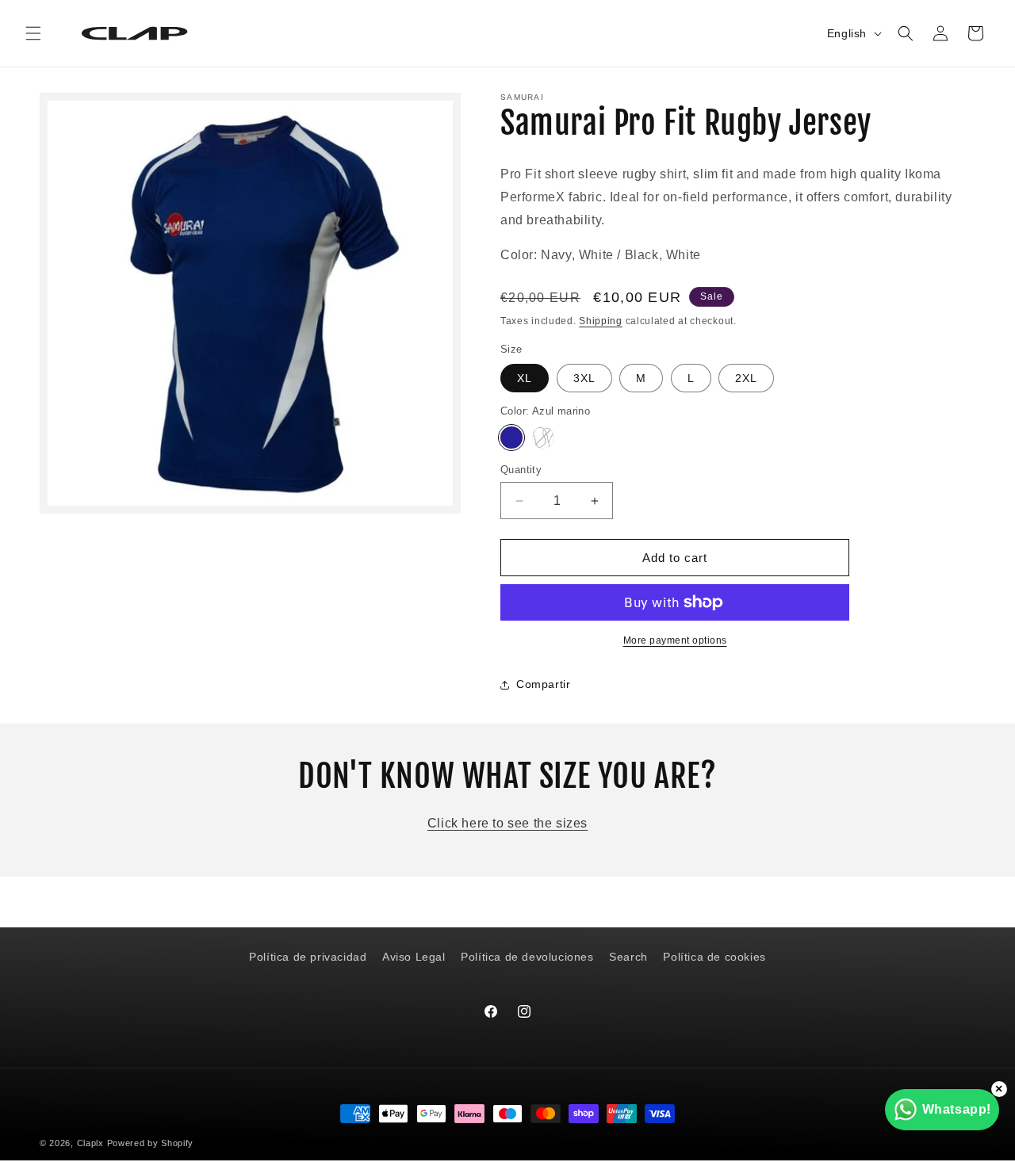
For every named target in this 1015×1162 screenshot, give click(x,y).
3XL (584, 378)
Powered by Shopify (150, 1143)
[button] (33, 33)
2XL (746, 378)
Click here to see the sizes (507, 823)
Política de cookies (714, 956)
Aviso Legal (414, 956)
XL (524, 378)
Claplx (90, 1143)
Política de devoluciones (527, 956)
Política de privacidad (307, 956)
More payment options (675, 640)
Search (628, 956)
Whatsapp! (956, 1109)
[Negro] (543, 437)
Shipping (600, 321)
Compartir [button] (543, 684)
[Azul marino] (511, 437)
